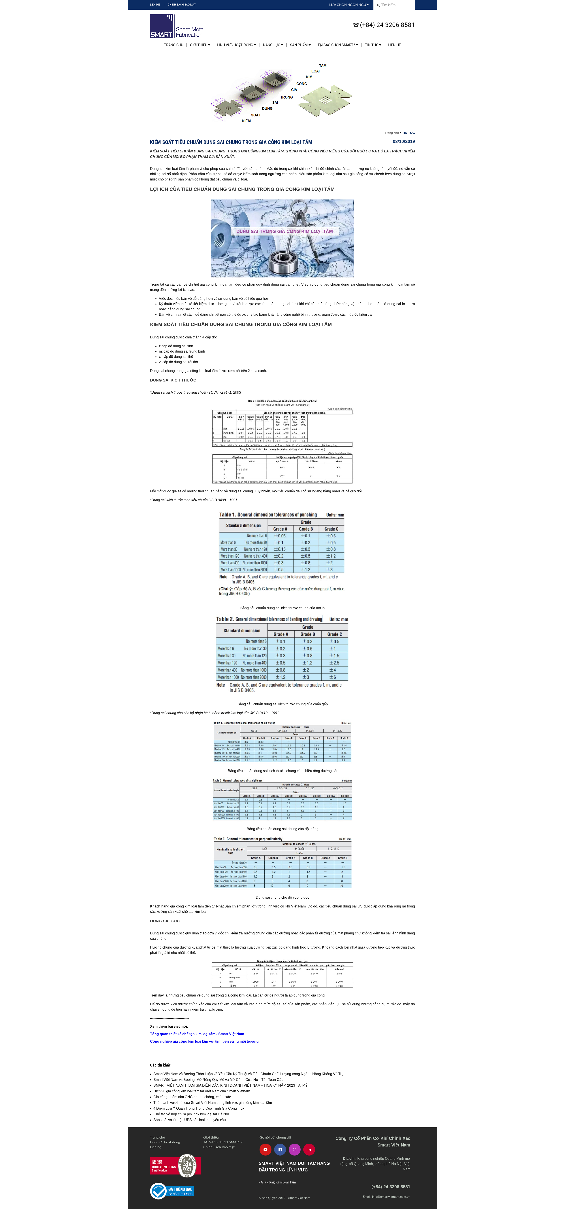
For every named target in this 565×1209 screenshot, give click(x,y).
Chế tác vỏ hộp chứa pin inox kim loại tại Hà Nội (191, 1114)
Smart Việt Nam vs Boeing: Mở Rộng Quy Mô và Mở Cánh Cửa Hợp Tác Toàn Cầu (218, 1080)
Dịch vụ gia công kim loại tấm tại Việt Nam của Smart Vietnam (201, 1091)
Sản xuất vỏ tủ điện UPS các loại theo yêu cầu (189, 1120)
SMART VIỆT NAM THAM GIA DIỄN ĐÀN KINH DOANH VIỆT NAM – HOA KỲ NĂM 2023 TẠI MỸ (230, 1085)
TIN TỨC (372, 45)
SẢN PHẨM (299, 45)
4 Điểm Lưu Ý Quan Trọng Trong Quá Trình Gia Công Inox (198, 1108)
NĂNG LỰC (272, 45)
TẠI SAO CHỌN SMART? (337, 45)
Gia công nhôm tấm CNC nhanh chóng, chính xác (192, 1097)
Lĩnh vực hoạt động (235, 45)
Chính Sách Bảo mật (182, 4)
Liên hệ (155, 4)
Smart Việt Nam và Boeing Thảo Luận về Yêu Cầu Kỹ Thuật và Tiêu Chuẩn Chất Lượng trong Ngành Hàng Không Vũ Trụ (248, 1074)
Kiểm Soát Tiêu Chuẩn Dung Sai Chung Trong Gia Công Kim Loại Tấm (231, 142)
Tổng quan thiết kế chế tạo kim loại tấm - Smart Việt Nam (197, 1034)
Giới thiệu (199, 45)
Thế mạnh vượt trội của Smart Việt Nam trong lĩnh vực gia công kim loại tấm (212, 1103)
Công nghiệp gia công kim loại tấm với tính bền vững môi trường (204, 1041)
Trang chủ (173, 45)
